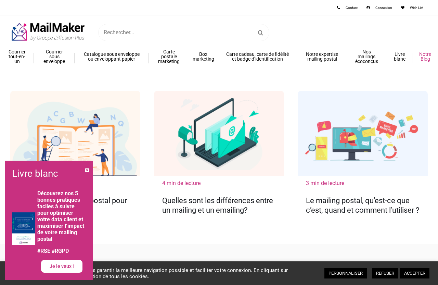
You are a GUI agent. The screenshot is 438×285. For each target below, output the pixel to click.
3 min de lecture (325, 183)
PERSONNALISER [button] (345, 273)
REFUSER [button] (385, 273)
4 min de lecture (181, 183)
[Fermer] (87, 170)
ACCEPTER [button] (414, 273)
